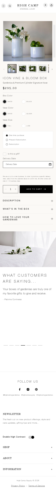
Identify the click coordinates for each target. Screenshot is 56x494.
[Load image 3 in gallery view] (32, 68)
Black (23, 101)
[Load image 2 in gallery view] (22, 68)
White (4, 101)
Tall (4, 126)
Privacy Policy (18, 486)
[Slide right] (52, 69)
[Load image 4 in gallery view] (42, 68)
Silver (23, 113)
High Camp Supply (24, 481)
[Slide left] (4, 69)
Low (23, 126)
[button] (4, 6)
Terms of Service (36, 486)
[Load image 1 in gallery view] (12, 68)
